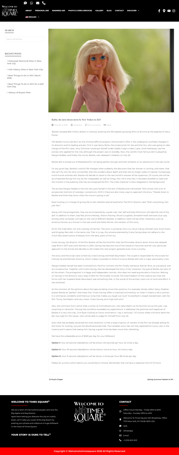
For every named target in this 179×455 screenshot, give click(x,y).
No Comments (94, 125)
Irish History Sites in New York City (25, 69)
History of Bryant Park (19, 92)
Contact (119, 10)
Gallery (99, 10)
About (28, 10)
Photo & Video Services (80, 10)
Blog (109, 10)
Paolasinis (77, 125)
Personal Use (42, 10)
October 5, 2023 (61, 125)
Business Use (58, 10)
